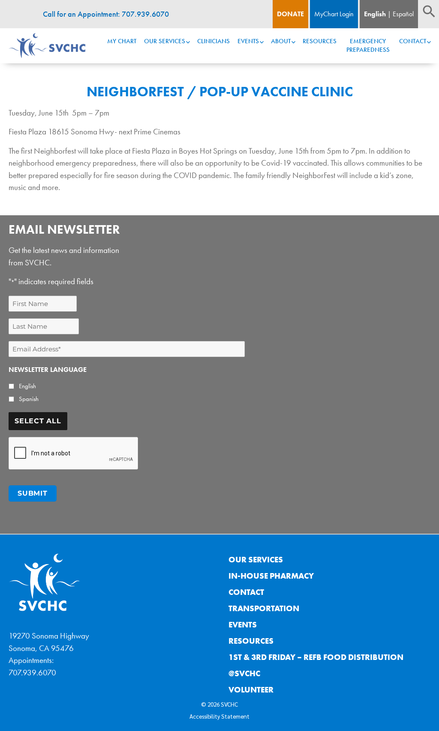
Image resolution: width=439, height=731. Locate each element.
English (375, 13)
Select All (38, 421)
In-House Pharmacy (271, 576)
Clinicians (213, 41)
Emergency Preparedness (368, 45)
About (281, 41)
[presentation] (74, 453)
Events (248, 41)
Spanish (29, 399)
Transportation (264, 608)
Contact (412, 41)
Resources (320, 41)
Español (403, 13)
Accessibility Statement (219, 716)
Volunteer (251, 689)
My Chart (121, 41)
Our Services (164, 41)
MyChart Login (334, 13)
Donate (290, 13)
